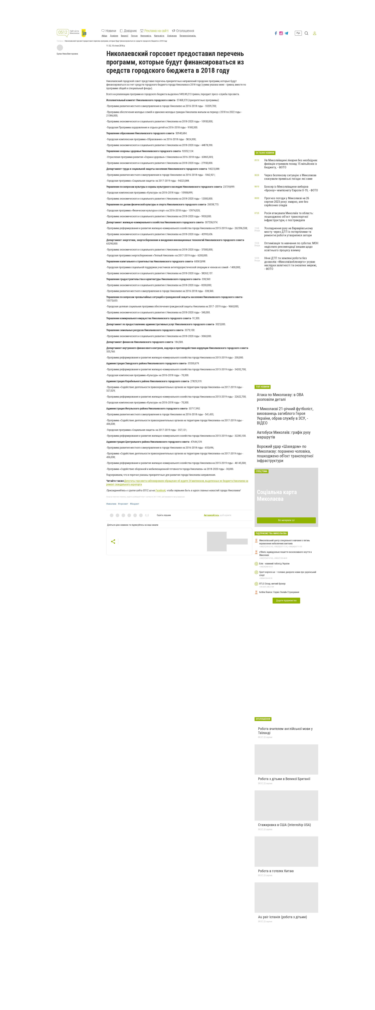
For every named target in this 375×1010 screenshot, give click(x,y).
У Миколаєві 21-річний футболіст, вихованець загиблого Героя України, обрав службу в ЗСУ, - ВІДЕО (285, 415)
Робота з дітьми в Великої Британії (284, 779)
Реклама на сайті (156, 30)
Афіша (104, 36)
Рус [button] (298, 33)
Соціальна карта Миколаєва (277, 495)
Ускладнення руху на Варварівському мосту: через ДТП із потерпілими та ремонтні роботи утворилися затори (288, 231)
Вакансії (124, 36)
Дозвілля (114, 36)
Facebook (160, 490)
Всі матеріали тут (286, 520)
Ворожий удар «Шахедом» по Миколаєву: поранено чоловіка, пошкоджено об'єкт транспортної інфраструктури (285, 453)
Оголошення (185, 30)
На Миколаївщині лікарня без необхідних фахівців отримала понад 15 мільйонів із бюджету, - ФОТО (290, 163)
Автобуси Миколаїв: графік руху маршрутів (284, 434)
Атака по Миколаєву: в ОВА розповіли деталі (280, 397)
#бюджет (134, 504)
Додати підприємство (286, 600)
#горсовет (123, 504)
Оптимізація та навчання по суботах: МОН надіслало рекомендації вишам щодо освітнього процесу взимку (291, 246)
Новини (111, 30)
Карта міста (159, 36)
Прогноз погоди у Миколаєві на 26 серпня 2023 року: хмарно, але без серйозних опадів (286, 201)
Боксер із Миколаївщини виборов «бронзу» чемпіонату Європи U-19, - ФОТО (291, 188)
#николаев (111, 504)
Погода (134, 36)
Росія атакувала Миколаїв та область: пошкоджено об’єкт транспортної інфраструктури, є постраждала (288, 216)
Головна (60, 41)
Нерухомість (145, 36)
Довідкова (172, 36)
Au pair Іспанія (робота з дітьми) (282, 917)
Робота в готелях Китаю (276, 871)
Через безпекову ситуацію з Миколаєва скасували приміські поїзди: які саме (290, 176)
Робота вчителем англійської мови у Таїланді (285, 731)
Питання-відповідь (188, 36)
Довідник (130, 30)
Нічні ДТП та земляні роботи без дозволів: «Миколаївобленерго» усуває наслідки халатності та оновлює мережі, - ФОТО (290, 263)
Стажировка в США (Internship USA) (284, 825)
